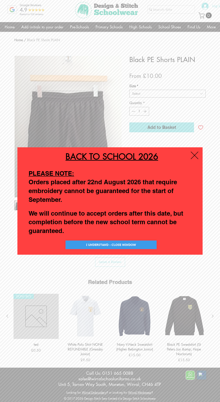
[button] (194, 155)
